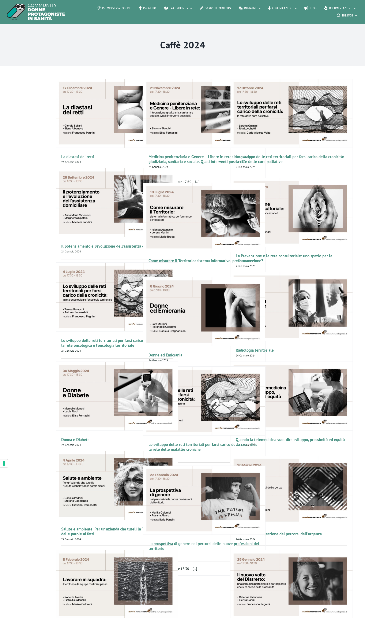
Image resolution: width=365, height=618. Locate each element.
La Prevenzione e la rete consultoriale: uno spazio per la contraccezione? (284, 258)
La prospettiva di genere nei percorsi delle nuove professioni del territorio (203, 546)
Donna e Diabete (75, 439)
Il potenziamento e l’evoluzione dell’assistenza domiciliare (111, 246)
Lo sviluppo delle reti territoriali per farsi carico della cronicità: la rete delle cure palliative (290, 159)
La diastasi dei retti (77, 156)
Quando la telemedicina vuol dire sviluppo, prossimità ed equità (290, 439)
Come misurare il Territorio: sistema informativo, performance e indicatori (202, 263)
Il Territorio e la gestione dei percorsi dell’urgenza (279, 533)
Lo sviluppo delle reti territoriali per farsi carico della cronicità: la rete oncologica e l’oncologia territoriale (115, 343)
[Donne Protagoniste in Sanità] (35, 5)
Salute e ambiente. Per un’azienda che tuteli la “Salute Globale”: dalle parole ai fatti (116, 531)
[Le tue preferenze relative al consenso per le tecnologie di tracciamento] (4, 463)
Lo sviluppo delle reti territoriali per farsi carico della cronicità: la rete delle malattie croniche (202, 447)
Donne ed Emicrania (165, 355)
